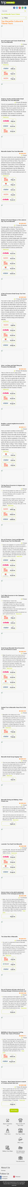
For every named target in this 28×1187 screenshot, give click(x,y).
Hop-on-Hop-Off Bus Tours (20, 1124)
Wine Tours (20, 1142)
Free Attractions (20, 1161)
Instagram (4, 1178)
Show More (14, 1110)
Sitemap (3, 1170)
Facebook (4, 1176)
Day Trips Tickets (20, 1134)
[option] (9, 68)
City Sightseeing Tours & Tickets (20, 1152)
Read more (6, 64)
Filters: (6, 18)
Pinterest (18, 1176)
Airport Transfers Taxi (7, 1124)
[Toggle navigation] (25, 2)
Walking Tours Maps (7, 1151)
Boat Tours (7, 1134)
